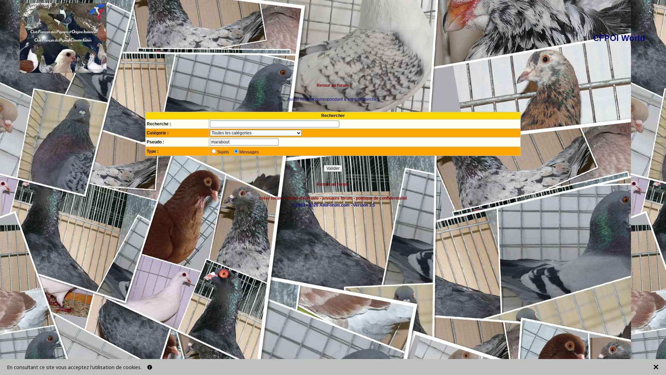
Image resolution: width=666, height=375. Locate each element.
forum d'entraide (302, 198)
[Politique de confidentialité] (149, 367)
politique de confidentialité (381, 198)
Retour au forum (333, 85)
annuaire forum (337, 198)
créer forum (271, 198)
